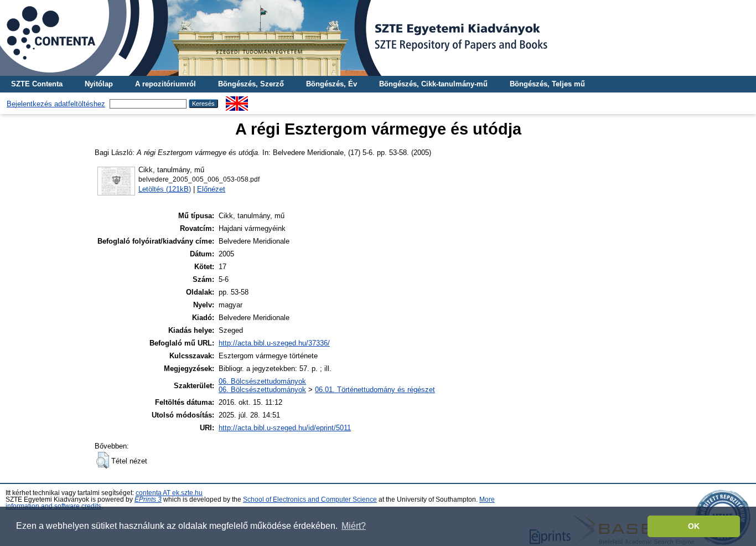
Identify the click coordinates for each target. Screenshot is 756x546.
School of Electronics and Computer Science (310, 499)
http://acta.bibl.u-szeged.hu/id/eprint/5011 (285, 428)
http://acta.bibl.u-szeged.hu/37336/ (274, 343)
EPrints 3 (148, 499)
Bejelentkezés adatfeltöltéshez (56, 104)
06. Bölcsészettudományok (262, 381)
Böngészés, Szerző (251, 84)
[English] (237, 100)
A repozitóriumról (165, 84)
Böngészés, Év (331, 84)
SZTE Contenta (37, 84)
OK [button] (694, 526)
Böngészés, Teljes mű (547, 84)
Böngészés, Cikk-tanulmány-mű (433, 84)
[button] (102, 460)
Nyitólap (99, 84)
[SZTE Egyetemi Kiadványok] (378, 38)
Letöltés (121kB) (164, 189)
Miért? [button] (353, 525)
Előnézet (211, 189)
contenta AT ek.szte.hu (169, 493)
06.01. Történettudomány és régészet (375, 389)
